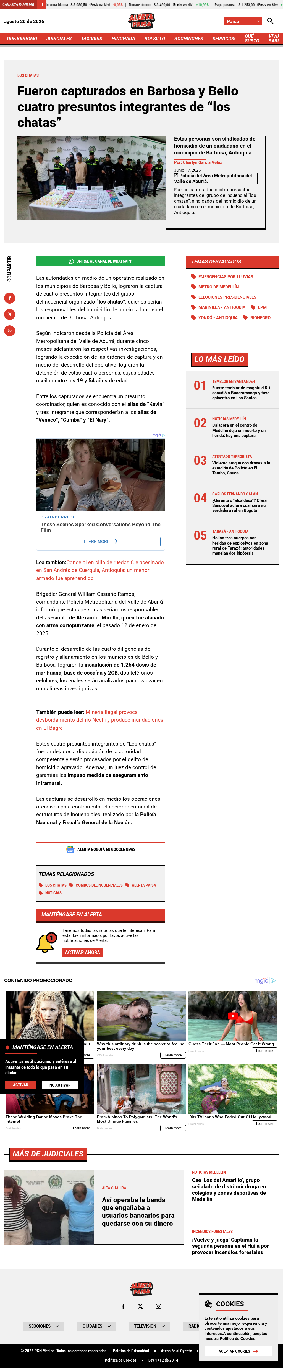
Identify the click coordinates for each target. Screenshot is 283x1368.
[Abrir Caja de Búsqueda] (270, 21)
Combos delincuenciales (99, 885)
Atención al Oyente (176, 1351)
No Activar (59, 1085)
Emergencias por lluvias (225, 276)
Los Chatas (56, 885)
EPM (262, 307)
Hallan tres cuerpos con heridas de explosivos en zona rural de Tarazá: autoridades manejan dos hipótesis (240, 545)
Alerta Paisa (144, 885)
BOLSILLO (155, 38)
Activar (20, 1084)
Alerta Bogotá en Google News (106, 849)
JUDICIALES (59, 38)
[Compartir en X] (9, 314)
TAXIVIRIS (91, 38)
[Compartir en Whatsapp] (9, 330)
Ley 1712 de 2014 (163, 1360)
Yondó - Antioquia (218, 317)
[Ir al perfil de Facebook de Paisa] (123, 1306)
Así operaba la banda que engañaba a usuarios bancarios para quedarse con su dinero (138, 1211)
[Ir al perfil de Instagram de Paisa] (158, 1306)
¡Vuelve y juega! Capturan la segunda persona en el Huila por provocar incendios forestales (230, 1246)
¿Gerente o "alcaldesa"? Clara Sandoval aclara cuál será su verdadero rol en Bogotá (239, 505)
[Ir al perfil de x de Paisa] (140, 1306)
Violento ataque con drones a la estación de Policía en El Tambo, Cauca (241, 468)
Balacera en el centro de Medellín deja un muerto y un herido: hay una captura (239, 430)
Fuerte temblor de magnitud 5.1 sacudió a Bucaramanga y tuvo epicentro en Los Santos (241, 392)
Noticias (53, 893)
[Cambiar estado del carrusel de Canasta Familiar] (41, 4)
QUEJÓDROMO (22, 38)
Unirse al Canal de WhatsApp (104, 261)
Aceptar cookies (234, 1351)
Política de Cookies (237, 1338)
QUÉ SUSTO (252, 38)
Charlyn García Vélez (202, 162)
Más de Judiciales (48, 1153)
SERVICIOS (224, 38)
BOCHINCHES (188, 38)
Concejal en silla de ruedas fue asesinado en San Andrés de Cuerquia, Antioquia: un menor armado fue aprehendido (100, 570)
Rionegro (260, 317)
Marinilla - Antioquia (221, 307)
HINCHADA (123, 38)
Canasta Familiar (18, 4)
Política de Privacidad (131, 1351)
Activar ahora (82, 952)
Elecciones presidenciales (227, 297)
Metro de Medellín (218, 286)
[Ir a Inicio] (141, 21)
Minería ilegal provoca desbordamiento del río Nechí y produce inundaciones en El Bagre (99, 720)
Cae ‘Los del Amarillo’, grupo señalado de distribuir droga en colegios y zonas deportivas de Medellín (229, 1189)
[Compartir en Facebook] (9, 298)
